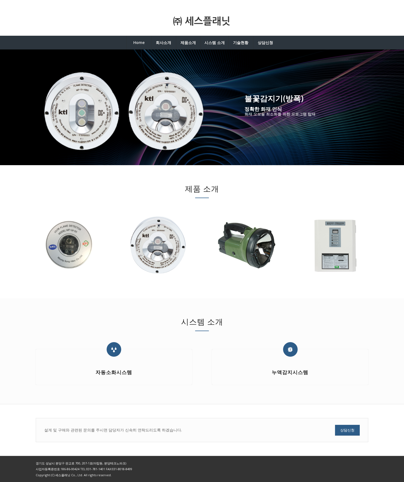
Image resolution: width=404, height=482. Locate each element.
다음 (391, 107)
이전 (12, 107)
